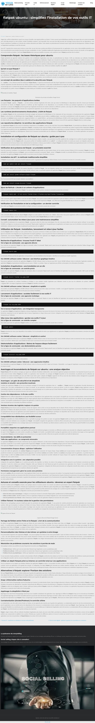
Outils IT (35, 3)
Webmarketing (18, 2)
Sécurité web (27, 3)
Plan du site (47, 722)
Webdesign (72, 2)
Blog (91, 2)
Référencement (44, 2)
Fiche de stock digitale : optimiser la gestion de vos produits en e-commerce (68, 620)
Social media (62, 3)
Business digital (53, 3)
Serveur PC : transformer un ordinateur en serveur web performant (18, 620)
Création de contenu (81, 3)
